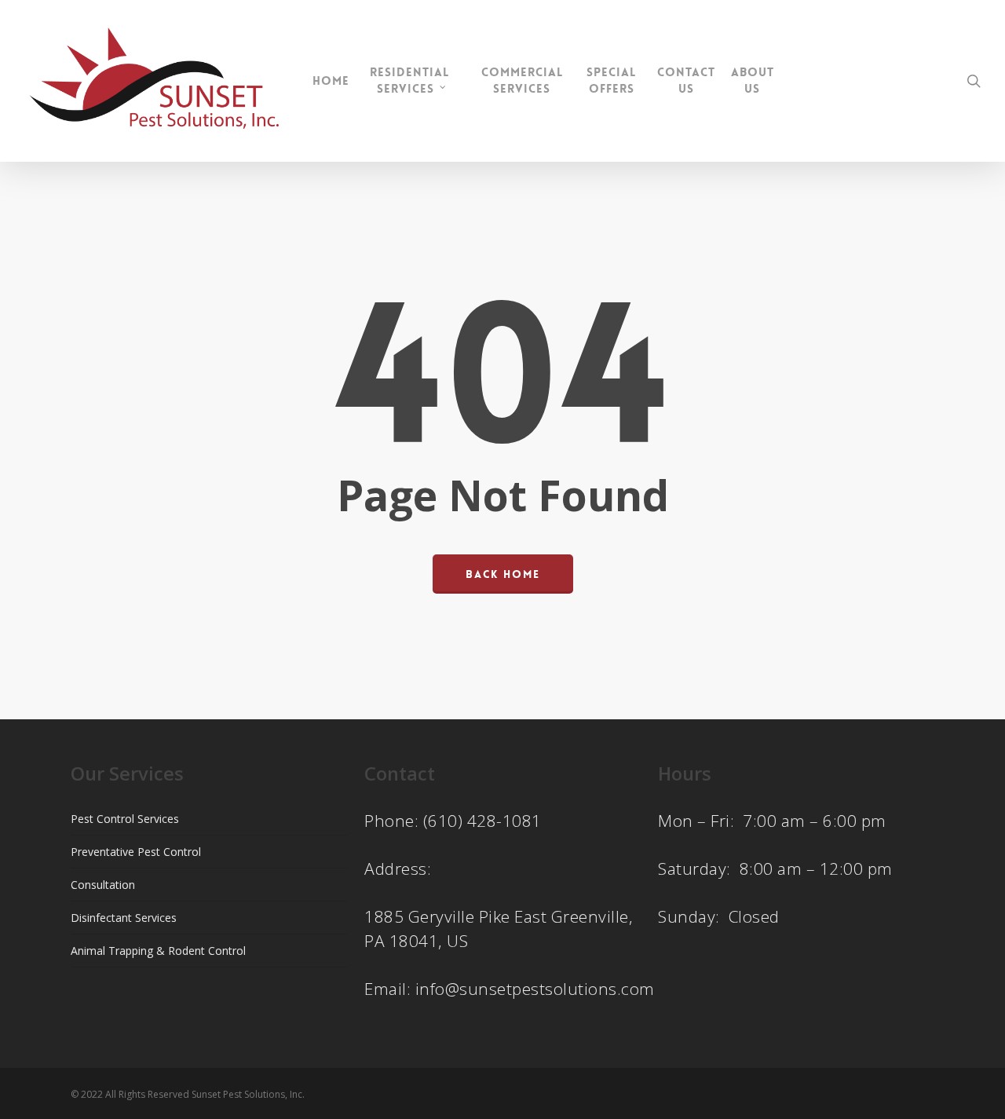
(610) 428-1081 (482, 821)
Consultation (103, 884)
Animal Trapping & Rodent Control (158, 950)
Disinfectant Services (124, 917)
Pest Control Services (125, 818)
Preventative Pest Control (136, 851)
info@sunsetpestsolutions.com (535, 989)
